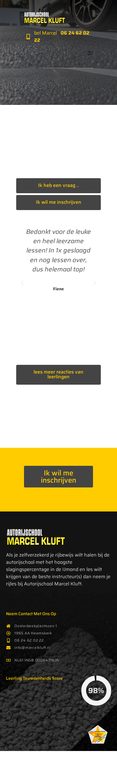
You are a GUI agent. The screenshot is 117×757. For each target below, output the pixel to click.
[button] (22, 283)
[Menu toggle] (90, 53)
